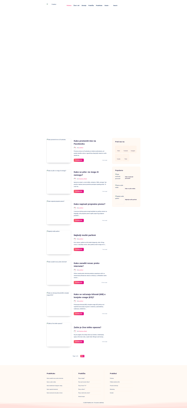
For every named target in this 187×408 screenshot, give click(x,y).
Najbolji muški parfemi (85, 235)
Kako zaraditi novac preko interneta (55, 378)
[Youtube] (130, 5)
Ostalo (106, 5)
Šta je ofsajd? (81, 378)
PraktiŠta (91, 5)
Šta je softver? (81, 389)
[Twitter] (123, 5)
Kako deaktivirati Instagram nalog (54, 385)
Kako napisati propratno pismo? (89, 204)
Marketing (112, 389)
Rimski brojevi (81, 396)
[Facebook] (120, 5)
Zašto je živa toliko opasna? (87, 327)
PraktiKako (99, 5)
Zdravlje (84, 5)
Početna (69, 5)
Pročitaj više (79, 160)
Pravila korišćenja (114, 385)
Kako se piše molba (130, 188)
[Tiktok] (133, 5)
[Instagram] (127, 5)
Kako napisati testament (52, 389)
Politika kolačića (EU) (115, 382)
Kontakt (111, 392)
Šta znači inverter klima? (84, 382)
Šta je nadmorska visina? (84, 392)
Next (82, 356)
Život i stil (76, 5)
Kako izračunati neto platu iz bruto (54, 392)
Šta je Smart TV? (82, 385)
